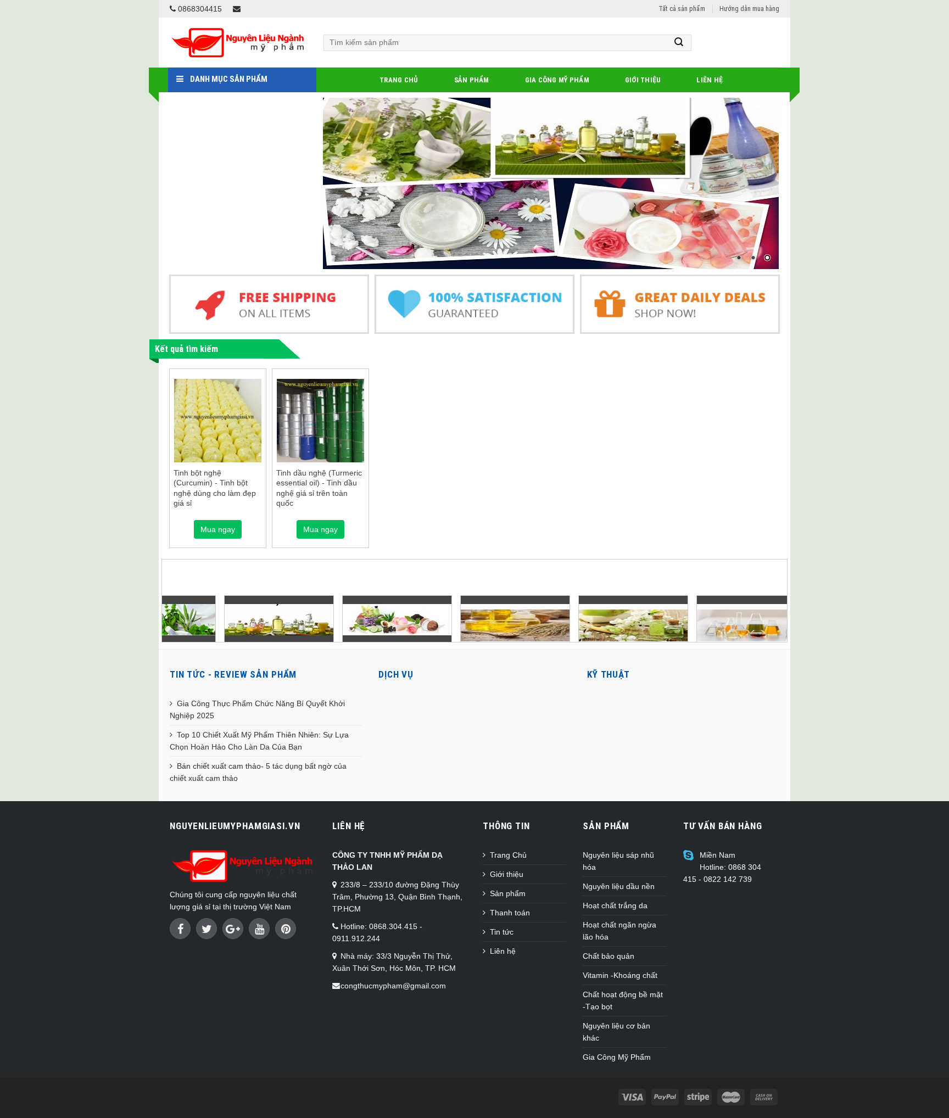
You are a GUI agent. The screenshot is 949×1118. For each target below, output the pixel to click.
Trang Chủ (398, 80)
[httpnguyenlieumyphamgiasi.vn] (464, 624)
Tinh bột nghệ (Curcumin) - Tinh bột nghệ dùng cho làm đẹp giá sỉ (215, 487)
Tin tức (501, 931)
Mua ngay (217, 529)
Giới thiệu (643, 80)
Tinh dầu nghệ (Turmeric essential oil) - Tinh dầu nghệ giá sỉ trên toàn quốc (319, 487)
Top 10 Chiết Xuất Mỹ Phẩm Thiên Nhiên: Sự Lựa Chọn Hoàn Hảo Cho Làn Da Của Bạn (259, 740)
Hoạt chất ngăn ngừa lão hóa (619, 930)
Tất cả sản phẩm (681, 8)
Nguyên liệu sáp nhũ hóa (618, 861)
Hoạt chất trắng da (615, 905)
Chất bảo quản (608, 956)
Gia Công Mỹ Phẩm (557, 80)
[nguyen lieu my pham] (551, 183)
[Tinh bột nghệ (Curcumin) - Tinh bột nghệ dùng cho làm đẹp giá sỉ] (218, 420)
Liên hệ (709, 80)
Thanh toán (510, 912)
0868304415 (199, 8)
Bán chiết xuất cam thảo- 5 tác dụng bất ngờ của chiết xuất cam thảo (258, 772)
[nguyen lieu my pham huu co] (346, 619)
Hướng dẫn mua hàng (749, 8)
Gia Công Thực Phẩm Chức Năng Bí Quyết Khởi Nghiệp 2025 (257, 709)
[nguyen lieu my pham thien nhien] (228, 619)
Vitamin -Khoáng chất (620, 975)
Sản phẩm (471, 80)
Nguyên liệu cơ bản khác (616, 1031)
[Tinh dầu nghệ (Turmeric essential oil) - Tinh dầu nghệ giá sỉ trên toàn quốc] (320, 422)
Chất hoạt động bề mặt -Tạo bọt (623, 1000)
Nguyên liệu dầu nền (619, 886)
